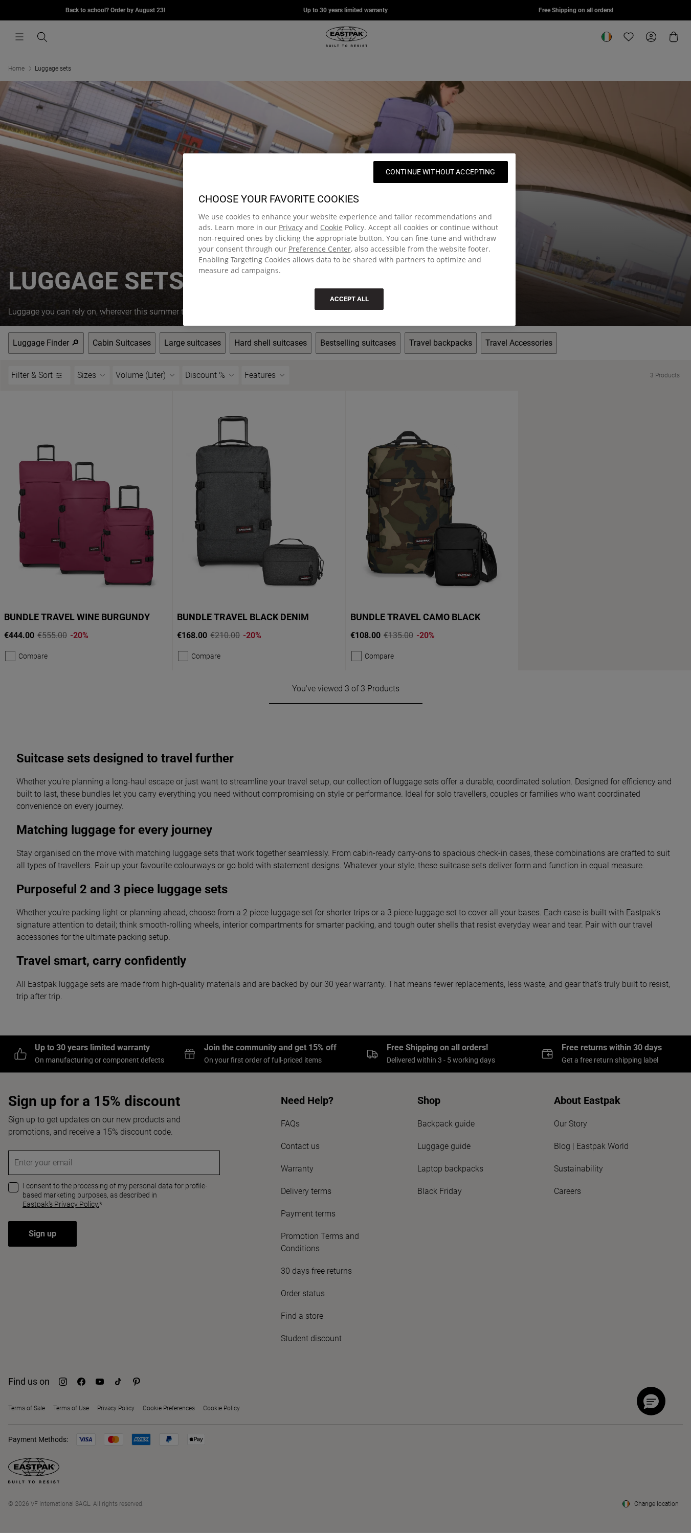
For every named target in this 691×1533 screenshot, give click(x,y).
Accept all (349, 299)
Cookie (331, 227)
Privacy (291, 227)
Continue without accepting (441, 172)
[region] (349, 239)
